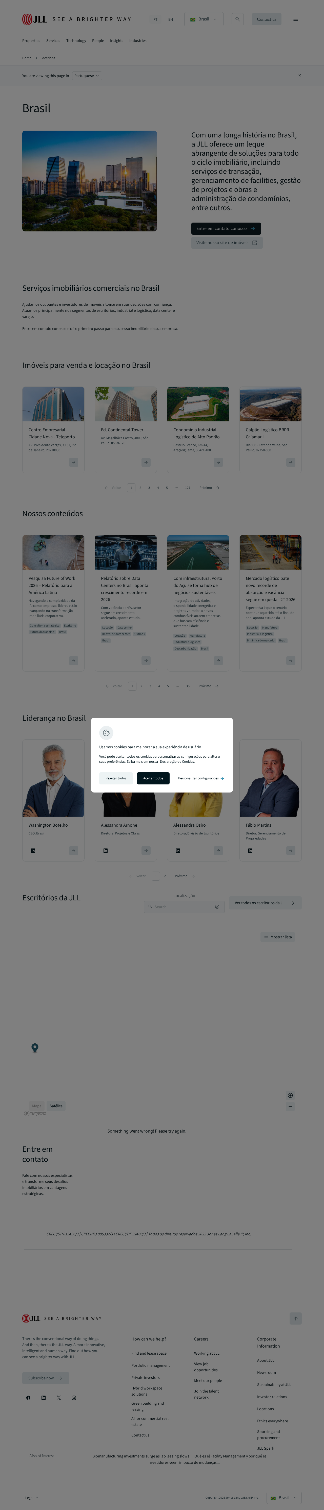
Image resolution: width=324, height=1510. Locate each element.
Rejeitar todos (116, 778)
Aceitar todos (153, 778)
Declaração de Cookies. (177, 761)
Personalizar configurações (201, 778)
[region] (162, 755)
